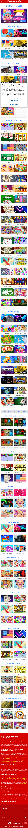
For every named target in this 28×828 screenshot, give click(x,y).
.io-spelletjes (24, 778)
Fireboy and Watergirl (13, 757)
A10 (14, 800)
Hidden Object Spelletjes (13, 699)
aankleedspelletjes (23, 779)
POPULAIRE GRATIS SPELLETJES (14, 411)
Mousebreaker (19, 800)
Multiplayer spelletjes (13, 593)
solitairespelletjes (16, 778)
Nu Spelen (22, 21)
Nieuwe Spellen (14, 312)
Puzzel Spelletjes (13, 451)
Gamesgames (11, 800)
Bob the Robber (7, 758)
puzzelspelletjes (9, 778)
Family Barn (8, 767)
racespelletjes (23, 783)
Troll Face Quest (21, 757)
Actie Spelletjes (13, 522)
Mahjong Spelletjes (13, 663)
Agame (7, 800)
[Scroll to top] (25, 823)
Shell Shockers (6, 761)
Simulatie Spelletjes (13, 557)
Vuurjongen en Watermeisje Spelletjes (15, 416)
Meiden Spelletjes (13, 487)
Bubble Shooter (13, 761)
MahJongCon (22, 760)
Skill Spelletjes (13, 628)
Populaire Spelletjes (14, 120)
